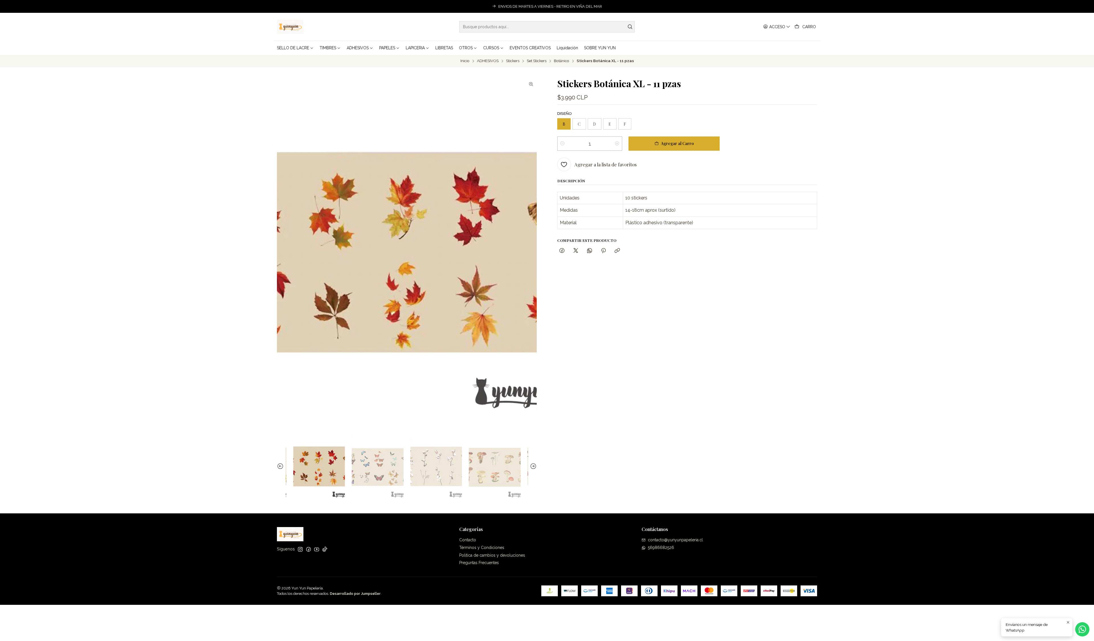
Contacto (467, 540)
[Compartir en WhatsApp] (589, 251)
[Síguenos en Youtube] (316, 549)
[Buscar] (630, 26)
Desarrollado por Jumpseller (355, 593)
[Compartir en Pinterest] (603, 251)
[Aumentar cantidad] (617, 143)
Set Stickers (536, 61)
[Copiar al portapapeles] (617, 251)
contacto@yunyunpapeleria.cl (675, 540)
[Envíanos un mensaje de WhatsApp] (1082, 629)
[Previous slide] (281, 466)
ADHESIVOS (488, 61)
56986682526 (661, 547)
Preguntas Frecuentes (479, 562)
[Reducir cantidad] (562, 143)
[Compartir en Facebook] (562, 251)
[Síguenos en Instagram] (300, 549)
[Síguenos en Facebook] (308, 549)
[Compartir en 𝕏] (576, 251)
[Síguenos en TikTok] (325, 549)
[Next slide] (532, 466)
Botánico (561, 61)
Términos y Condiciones (481, 547)
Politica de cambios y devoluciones (492, 555)
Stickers (512, 61)
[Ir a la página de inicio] (290, 27)
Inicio (465, 61)
